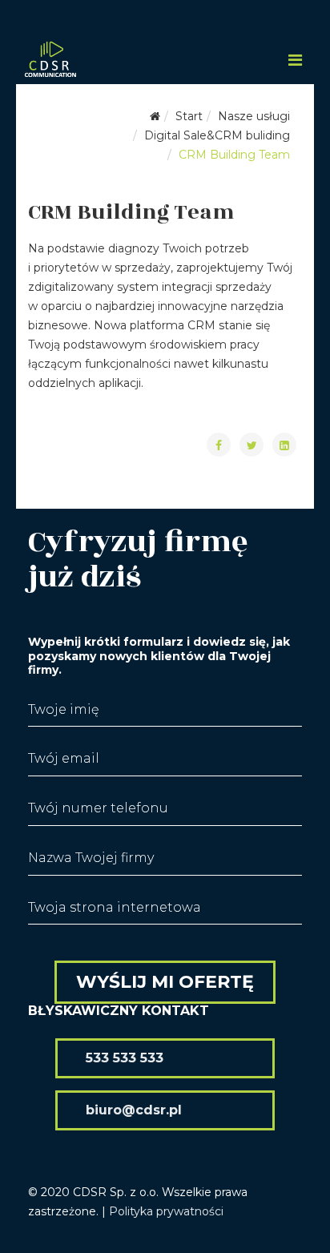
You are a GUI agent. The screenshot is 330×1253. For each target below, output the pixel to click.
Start (189, 116)
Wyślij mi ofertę (165, 982)
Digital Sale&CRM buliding (217, 135)
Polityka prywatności (166, 1211)
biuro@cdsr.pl (134, 1110)
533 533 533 (124, 1058)
